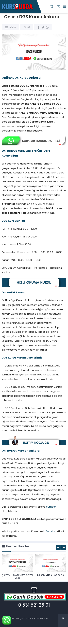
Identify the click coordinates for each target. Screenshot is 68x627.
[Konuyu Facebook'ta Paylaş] (38, 27)
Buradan (51, 531)
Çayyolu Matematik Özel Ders (17, 576)
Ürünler (12, 27)
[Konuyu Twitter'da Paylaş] (43, 27)
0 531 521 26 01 (34, 605)
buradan (51, 507)
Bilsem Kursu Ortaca (50, 575)
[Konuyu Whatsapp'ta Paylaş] (47, 27)
